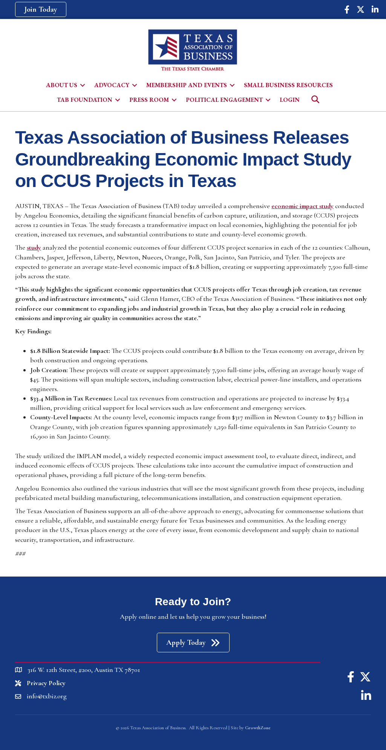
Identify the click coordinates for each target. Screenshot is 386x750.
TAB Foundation (84, 100)
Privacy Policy (46, 683)
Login (290, 100)
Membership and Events (186, 85)
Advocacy (111, 85)
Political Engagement (224, 100)
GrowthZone (258, 728)
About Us (61, 85)
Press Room (149, 100)
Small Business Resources (288, 85)
